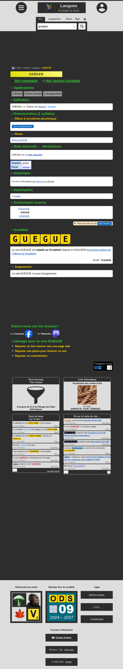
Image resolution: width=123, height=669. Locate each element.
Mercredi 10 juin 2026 (92, 420)
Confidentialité (96, 619)
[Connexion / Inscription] (101, 7)
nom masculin (35, 155)
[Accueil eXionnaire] (13, 67)
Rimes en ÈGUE (19, 140)
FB (60, 650)
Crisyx (39, 181)
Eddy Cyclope (69, 433)
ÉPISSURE (34, 423)
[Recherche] (82, 26)
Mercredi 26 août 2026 (100, 442)
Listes (26, 68)
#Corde (26, 429)
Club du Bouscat (70, 442)
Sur (17, 334)
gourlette (67, 420)
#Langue (51, 106)
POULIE (17, 439)
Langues (36, 68)
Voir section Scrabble (63, 80)
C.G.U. (97, 607)
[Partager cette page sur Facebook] (96, 368)
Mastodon (69, 650)
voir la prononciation (22, 126)
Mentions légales (97, 595)
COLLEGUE (23, 209)
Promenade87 (78, 466)
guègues (26, 167)
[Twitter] (99, 368)
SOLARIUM (69, 451)
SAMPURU (23, 458)
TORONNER (34, 451)
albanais (42, 106)
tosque (17, 196)
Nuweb (68, 662)
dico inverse (104, 223)
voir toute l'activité (53, 471)
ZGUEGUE (24, 216)
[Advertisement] (61, 47)
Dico (19, 68)
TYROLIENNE (35, 436)
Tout (52, 448)
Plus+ (56, 426)
